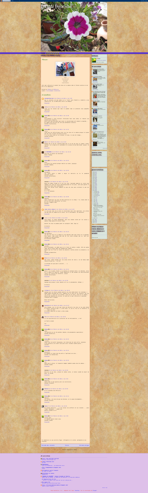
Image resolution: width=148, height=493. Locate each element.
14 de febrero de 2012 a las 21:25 (64, 209)
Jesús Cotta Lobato (50, 209)
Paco (46, 142)
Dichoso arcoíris (100, 125)
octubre (95, 194)
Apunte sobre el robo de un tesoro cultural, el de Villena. (101, 78)
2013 (94, 189)
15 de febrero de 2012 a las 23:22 (59, 339)
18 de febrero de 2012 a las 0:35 (59, 416)
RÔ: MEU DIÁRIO (96, 101)
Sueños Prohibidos (96, 124)
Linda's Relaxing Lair (48, 461)
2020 (94, 180)
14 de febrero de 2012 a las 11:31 (59, 129)
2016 (94, 185)
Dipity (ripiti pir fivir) (97, 207)
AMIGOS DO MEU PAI (101, 102)
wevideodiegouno (96, 210)
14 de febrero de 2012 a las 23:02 (57, 217)
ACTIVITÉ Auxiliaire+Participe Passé (51, 483)
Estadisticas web (95, 237)
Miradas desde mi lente (97, 84)
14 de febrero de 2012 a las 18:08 (59, 196)
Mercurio (95, 213)
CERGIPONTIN (45, 464)
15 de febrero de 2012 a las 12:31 (59, 269)
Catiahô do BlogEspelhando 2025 (98, 132)
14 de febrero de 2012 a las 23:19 (59, 231)
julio (94, 198)
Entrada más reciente (48, 445)
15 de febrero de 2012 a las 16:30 (58, 280)
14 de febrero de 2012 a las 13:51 (56, 142)
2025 (94, 173)
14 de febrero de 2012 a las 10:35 (57, 107)
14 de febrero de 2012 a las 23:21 (59, 244)
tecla (46, 107)
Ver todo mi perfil (100, 62)
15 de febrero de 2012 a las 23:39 (58, 370)
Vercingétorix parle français (50, 470)
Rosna (46, 406)
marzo (94, 203)
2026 (94, 172)
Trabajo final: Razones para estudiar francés (98, 206)
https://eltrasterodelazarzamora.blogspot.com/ (55, 485)
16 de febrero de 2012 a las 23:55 (58, 388)
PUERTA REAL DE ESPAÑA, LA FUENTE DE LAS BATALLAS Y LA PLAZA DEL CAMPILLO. (61, 477)
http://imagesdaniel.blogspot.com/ (51, 467)
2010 (94, 221)
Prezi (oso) (95, 208)
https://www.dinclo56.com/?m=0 (50, 458)
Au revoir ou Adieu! (47, 471)
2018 (94, 182)
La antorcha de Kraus (97, 76)
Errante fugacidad (56, 6)
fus (45, 316)
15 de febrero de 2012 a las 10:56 (57, 258)
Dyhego (46, 115)
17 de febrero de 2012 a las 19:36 (57, 406)
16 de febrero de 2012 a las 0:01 (59, 378)
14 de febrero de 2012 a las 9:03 (63, 98)
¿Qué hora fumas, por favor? (97, 211)
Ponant (43, 468)
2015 (94, 186)
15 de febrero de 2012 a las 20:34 (60, 290)
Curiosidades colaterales (53, 90)
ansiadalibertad (49, 98)
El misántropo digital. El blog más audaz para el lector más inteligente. (99, 92)
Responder (47, 103)
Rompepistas (45, 474)
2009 (94, 222)
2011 (94, 219)
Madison (47, 388)
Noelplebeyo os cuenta (48, 473)
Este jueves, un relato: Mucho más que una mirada (101, 70)
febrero (95, 204)
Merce (46, 258)
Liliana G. (47, 290)
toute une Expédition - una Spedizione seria (53, 465)
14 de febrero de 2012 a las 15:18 (61, 151)
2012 (94, 190)
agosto (94, 196)
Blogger (95, 490)
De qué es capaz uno (97, 214)
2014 (94, 187)
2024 (94, 174)
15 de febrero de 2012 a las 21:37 (59, 305)
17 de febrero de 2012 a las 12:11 (59, 396)
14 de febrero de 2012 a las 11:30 (59, 115)
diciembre (95, 191)
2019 (94, 181)
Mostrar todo (105, 148)
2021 (94, 178)
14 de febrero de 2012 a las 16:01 (59, 160)
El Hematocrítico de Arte (49, 479)
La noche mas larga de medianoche (97, 116)
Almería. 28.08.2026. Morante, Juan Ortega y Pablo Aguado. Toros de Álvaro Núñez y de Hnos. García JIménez (101, 96)
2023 (94, 176)
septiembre (95, 195)
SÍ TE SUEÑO (99, 118)
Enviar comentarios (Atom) (69, 449)
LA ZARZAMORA (48, 151)
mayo (94, 200)
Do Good (44, 462)
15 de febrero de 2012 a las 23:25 (59, 360)
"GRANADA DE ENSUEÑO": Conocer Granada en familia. (56, 476)
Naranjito (47, 305)
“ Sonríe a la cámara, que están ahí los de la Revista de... (57, 480)
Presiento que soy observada (100, 85)
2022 (94, 177)
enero (94, 218)
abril (94, 201)
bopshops (77, 490)
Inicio (67, 445)
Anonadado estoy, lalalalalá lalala (98, 216)
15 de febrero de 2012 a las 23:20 (59, 329)
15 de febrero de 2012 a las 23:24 (59, 350)
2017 (94, 183)
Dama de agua (95, 141)
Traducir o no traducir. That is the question (101, 142)
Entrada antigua (84, 445)
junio (94, 199)
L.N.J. (46, 217)
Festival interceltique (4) (101, 110)
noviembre (95, 192)
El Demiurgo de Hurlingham (98, 69)
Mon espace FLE (46, 482)
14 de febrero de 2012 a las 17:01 (58, 181)
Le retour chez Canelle (97, 108)
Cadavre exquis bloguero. (48, 486)
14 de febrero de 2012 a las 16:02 (59, 170)
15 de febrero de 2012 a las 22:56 (56, 316)
